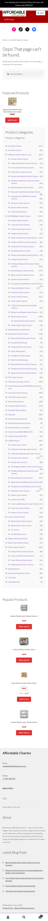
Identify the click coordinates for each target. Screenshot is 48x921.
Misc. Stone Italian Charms (18, 543)
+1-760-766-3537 (9, 779)
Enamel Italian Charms (17, 406)
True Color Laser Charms (20, 508)
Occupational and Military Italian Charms (27, 284)
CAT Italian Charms (15, 377)
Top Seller (12, 577)
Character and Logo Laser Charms (24, 449)
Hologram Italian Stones (20, 356)
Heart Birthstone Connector (19, 427)
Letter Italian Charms (16, 517)
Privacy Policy (8, 908)
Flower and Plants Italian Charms (24, 242)
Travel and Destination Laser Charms (25, 504)
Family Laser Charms (19, 462)
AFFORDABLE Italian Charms (19, 216)
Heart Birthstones (18, 351)
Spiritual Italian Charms (20, 203)
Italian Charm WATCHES (17, 436)
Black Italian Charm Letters (21, 521)
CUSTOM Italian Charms (17, 397)
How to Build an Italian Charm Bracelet (20, 886)
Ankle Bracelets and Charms (19, 330)
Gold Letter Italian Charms (21, 172)
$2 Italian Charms (15, 150)
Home (5, 40)
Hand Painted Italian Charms (19, 423)
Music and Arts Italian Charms (22, 275)
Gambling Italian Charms (20, 251)
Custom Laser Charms (19, 458)
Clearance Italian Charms (18, 393)
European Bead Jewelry (17, 410)
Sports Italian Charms (19, 207)
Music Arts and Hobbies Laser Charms (25, 482)
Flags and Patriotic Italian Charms (24, 163)
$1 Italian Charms (15, 146)
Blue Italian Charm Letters (21, 525)
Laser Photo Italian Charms (21, 560)
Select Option (24, 626)
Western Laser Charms (19, 512)
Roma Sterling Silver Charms (19, 573)
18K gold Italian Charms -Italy (19, 154)
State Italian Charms (19, 301)
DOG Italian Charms (15, 401)
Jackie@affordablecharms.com (14, 766)
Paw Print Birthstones (19, 360)
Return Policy (8, 788)
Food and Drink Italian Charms (22, 167)
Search (24, 917)
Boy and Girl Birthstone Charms (23, 338)
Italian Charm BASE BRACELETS (20, 432)
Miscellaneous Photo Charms (22, 564)
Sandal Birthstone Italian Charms (24, 369)
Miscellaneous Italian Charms (22, 187)
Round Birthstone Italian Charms (24, 364)
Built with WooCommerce (24, 908)
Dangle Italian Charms (19, 233)
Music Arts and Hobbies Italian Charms (26, 192)
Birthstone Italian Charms (18, 334)
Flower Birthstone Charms (21, 347)
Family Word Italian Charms (24, 321)
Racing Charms (14, 569)
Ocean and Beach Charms (20, 288)
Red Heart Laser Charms (20, 491)
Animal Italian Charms (19, 159)
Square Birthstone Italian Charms (24, 373)
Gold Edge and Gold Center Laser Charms (26, 466)
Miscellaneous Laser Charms (22, 478)
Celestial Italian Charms (20, 225)
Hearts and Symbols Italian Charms (24, 176)
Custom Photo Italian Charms (22, 556)
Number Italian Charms (20, 279)
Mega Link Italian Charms (18, 538)
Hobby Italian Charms (19, 259)
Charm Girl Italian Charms (21, 229)
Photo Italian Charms (16, 547)
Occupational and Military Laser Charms (26, 486)
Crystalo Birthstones (19, 343)
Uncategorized (14, 582)
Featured (11, 414)
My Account (8, 917)
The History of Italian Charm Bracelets (20, 891)
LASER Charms (13, 440)
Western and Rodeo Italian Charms (24, 312)
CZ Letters (15, 530)
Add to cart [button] (12, 120)
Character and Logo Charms (18, 382)
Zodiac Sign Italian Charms (21, 325)
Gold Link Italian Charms (17, 419)
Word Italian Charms (19, 212)
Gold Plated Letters (18, 534)
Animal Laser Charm (19, 445)
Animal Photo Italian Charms (22, 551)
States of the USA (18, 499)
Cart (37, 915)
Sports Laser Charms (19, 495)
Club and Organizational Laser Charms (26, 453)
